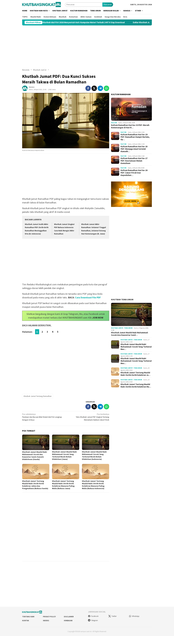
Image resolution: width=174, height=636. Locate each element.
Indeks (46, 620)
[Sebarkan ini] (88, 88)
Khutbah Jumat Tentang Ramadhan (38, 396)
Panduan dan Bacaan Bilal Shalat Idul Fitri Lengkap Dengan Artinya (42, 417)
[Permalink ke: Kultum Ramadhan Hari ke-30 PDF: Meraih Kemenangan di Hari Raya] (131, 109)
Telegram (94, 620)
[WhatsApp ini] (106, 88)
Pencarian (108, 4)
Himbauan (68, 620)
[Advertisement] (87, 47)
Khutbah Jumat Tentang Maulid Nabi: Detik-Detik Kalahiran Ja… (135, 373)
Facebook (94, 616)
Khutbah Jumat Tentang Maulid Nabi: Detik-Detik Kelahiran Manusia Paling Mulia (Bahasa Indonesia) (93, 485)
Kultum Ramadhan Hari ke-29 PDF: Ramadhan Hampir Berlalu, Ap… (135, 137)
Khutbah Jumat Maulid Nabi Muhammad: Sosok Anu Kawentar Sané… (129, 333)
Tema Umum (128, 328)
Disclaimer (69, 616)
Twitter (113, 616)
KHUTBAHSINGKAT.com (75, 317)
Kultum (114, 123)
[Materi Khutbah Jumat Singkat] (41, 4)
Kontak (25, 620)
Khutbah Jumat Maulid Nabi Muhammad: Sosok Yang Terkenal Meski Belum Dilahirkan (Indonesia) (94, 455)
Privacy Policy (49, 616)
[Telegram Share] (100, 88)
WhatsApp (135, 616)
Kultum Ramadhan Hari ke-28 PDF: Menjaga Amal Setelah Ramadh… (134, 149)
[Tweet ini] (94, 88)
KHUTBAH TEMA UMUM (122, 299)
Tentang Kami (28, 616)
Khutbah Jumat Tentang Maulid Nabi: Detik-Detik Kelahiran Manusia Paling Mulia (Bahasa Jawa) (63, 485)
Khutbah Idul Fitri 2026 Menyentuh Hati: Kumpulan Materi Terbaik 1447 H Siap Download (59, 22)
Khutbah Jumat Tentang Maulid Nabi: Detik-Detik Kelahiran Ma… (136, 385)
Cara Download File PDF (88, 297)
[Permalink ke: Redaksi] (25, 88)
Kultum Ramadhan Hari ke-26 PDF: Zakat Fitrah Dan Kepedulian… (134, 172)
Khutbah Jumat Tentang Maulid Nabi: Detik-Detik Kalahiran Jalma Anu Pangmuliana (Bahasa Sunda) (35, 485)
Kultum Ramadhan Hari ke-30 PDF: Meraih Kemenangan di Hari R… (130, 126)
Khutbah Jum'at (117, 328)
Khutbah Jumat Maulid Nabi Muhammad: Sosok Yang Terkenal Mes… (136, 346)
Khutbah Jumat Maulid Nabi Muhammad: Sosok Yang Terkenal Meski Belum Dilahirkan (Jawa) (64, 455)
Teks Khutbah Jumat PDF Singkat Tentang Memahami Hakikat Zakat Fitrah (92, 417)
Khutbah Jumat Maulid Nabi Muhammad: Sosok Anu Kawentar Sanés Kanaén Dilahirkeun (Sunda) (34, 456)
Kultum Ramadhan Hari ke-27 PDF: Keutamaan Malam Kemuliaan (134, 160)
